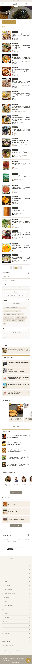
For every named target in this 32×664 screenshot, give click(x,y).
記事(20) (9, 22)
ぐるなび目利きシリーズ (13, 658)
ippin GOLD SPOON (6, 641)
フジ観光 (14, 314)
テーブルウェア (5, 613)
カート (26, 3)
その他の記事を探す (8, 535)
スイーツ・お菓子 (5, 597)
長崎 (8, 295)
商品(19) (23, 22)
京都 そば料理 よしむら (8, 317)
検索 (29, 3)
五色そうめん (21, 314)
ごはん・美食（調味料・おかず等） (9, 593)
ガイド (3, 629)
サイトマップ (4, 660)
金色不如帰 (17, 317)
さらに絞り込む (6, 272)
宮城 (19, 295)
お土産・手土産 (6, 276)
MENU (2, 3)
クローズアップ (5, 621)
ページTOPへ (16, 545)
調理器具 (3, 609)
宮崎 (12, 292)
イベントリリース (5, 633)
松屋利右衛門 (6, 307)
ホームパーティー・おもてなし (9, 280)
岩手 (5, 295)
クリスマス (4, 577)
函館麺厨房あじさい (15, 311)
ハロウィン (4, 573)
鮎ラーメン (14, 320)
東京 (8, 292)
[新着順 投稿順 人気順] (25, 27)
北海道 (24, 292)
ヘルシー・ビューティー (7, 569)
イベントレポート (5, 617)
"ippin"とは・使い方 (6, 652)
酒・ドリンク (4, 601)
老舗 (5, 336)
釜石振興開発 (6, 311)
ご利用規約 (21, 658)
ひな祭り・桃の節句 (6, 585)
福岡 (5, 292)
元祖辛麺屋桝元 (7, 314)
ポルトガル (13, 295)
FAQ (9, 660)
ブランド (5, 300)
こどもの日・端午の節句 (7, 589)
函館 (20, 292)
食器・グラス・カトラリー (7, 605)
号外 (2, 637)
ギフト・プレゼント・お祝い (8, 558)
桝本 (5, 323)
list (13, 549)
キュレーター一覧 (5, 650)
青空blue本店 (21, 320)
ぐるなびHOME (5, 658)
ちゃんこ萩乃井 (7, 320)
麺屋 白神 (24, 317)
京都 (23, 295)
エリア (4, 284)
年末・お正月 (4, 581)
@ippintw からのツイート (7, 645)
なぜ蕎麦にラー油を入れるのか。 (18, 307)
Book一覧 (18, 650)
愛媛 (16, 292)
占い (2, 625)
